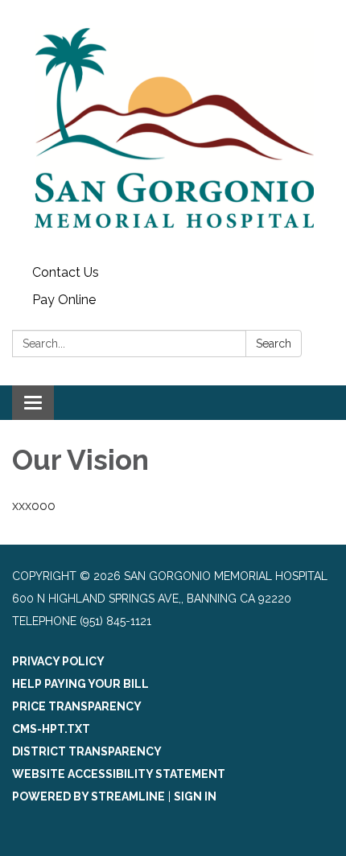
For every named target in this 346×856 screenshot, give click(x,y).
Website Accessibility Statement (118, 774)
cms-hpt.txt (51, 728)
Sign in (195, 796)
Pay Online (64, 299)
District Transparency (87, 751)
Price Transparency (77, 706)
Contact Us (65, 272)
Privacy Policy (58, 661)
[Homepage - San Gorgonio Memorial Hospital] (173, 129)
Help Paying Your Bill (80, 683)
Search (273, 343)
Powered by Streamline (88, 796)
